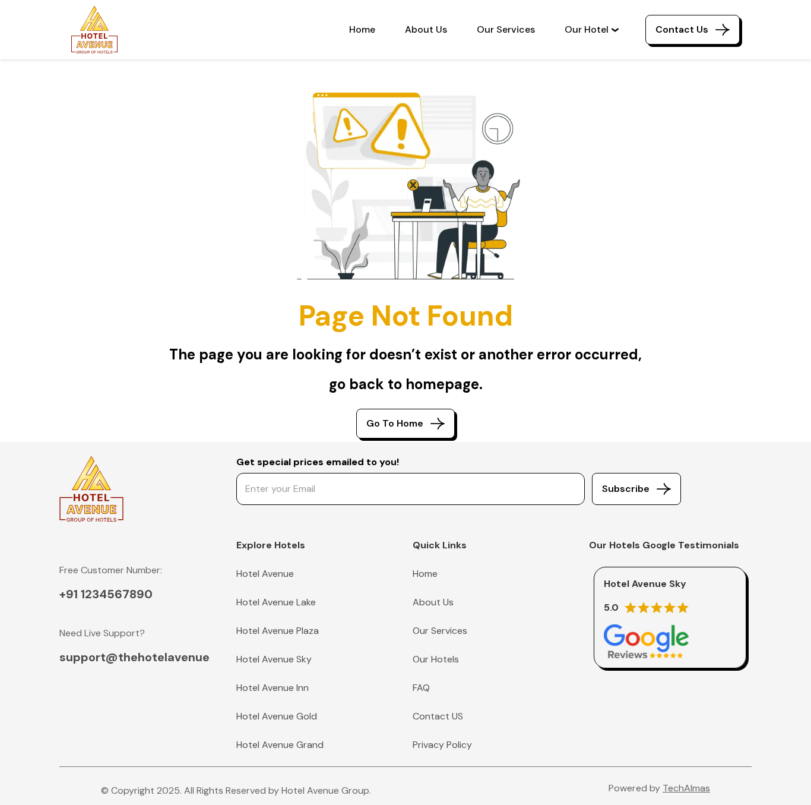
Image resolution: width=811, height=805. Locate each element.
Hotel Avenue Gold (276, 716)
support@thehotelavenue (134, 657)
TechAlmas (686, 788)
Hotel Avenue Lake (276, 602)
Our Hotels (436, 659)
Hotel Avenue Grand (280, 744)
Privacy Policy (442, 744)
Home (362, 29)
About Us (426, 29)
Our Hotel (587, 29)
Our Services (506, 29)
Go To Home (394, 423)
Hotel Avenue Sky (274, 659)
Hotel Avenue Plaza (277, 630)
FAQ (421, 687)
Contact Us (681, 29)
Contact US (438, 716)
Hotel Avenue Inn (272, 687)
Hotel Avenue (265, 573)
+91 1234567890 (106, 594)
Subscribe (626, 488)
